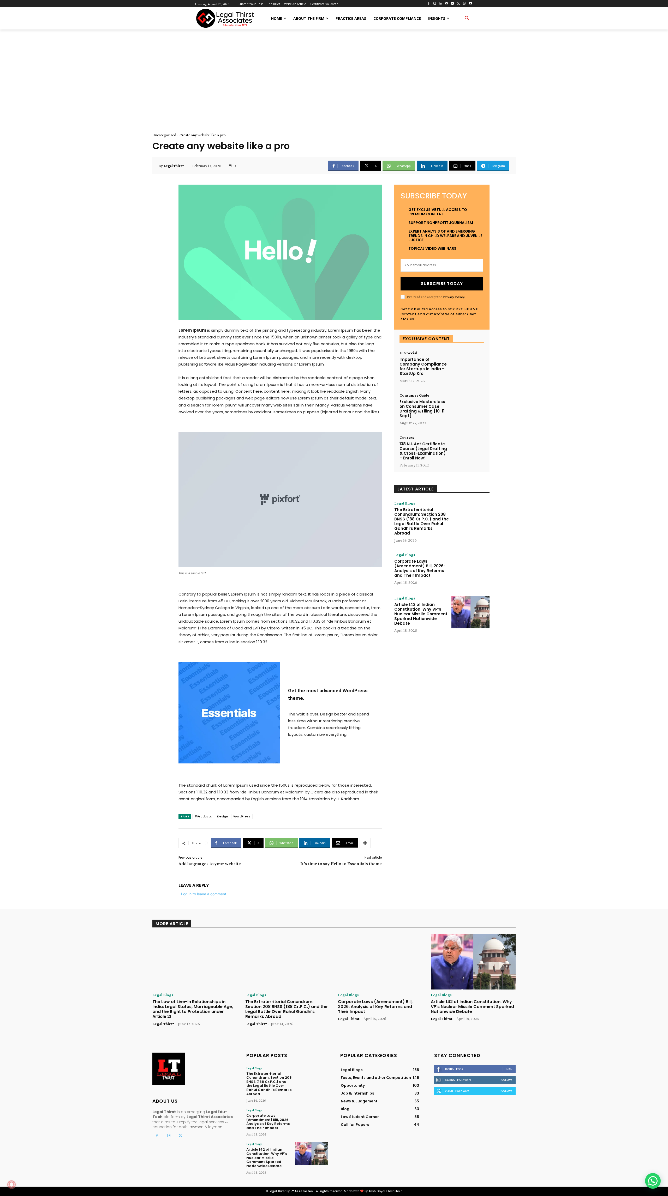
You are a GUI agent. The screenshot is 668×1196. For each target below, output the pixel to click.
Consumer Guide (414, 395)
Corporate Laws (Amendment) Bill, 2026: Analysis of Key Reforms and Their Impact (419, 568)
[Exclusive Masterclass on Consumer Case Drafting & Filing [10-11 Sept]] (467, 407)
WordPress (241, 816)
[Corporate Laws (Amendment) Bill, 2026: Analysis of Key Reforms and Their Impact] (470, 569)
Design (222, 816)
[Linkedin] (441, 4)
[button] (467, 18)
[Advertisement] (334, 75)
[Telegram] (453, 4)
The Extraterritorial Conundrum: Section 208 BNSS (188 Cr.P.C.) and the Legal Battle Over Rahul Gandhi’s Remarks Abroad (421, 521)
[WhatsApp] (464, 4)
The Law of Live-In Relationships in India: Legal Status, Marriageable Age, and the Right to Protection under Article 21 (192, 1009)
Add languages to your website (209, 863)
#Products (203, 816)
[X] (459, 4)
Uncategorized (164, 135)
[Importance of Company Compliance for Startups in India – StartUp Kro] (467, 365)
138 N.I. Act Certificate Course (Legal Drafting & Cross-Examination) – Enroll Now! (423, 451)
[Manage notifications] (11, 1184)
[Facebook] (429, 4)
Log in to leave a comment (203, 894)
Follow (506, 1080)
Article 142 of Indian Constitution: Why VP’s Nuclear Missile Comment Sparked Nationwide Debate (421, 614)
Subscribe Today (442, 284)
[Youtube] (470, 4)
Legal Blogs (404, 503)
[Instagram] (435, 4)
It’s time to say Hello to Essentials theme (341, 863)
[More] (365, 843)
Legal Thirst (174, 166)
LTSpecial (408, 353)
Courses (406, 437)
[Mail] (447, 4)
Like (509, 1069)
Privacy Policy (453, 297)
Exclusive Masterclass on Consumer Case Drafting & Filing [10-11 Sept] (422, 408)
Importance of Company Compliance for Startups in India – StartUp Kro (423, 366)
